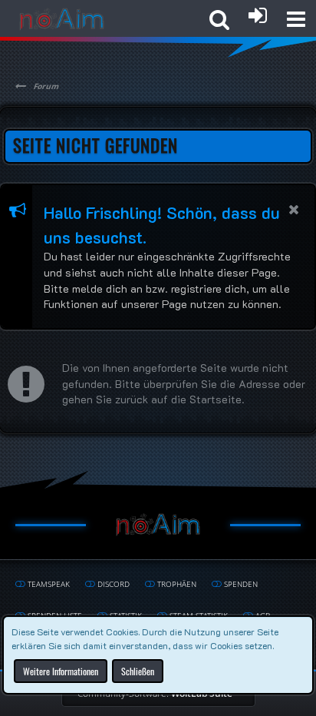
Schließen (137, 670)
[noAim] (62, 19)
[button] (296, 19)
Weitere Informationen (60, 670)
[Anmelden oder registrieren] (258, 15)
